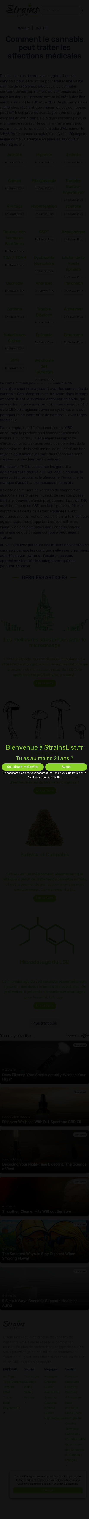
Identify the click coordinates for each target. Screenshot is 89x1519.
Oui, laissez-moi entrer (22, 767)
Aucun (66, 767)
